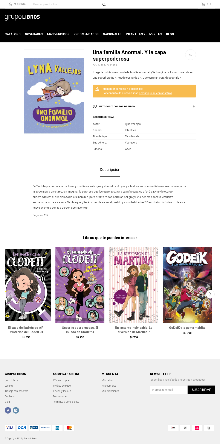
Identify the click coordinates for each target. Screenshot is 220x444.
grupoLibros (11, 380)
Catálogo (13, 34)
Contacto (10, 396)
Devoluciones (60, 396)
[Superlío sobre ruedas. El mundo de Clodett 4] (80, 285)
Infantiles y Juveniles (144, 34)
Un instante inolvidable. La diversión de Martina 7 (133, 330)
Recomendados (86, 34)
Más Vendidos (58, 34)
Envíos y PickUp (62, 391)
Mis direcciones (110, 391)
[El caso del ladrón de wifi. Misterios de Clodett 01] (26, 285)
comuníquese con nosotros (155, 93)
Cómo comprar (61, 380)
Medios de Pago (62, 385)
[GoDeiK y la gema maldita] (187, 285)
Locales (9, 385)
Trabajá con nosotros (16, 391)
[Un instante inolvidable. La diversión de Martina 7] (133, 285)
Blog (170, 34)
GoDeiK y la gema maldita (187, 327)
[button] (210, 294)
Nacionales (112, 34)
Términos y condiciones (66, 401)
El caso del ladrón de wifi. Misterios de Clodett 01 (26, 330)
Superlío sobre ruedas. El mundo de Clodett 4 (80, 330)
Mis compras (109, 385)
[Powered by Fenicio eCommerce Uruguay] (208, 438)
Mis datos (107, 380)
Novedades (34, 34)
